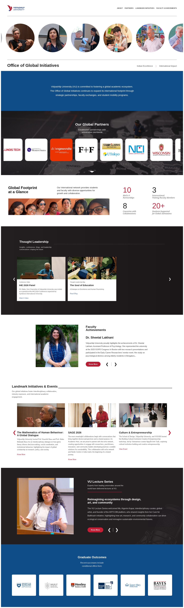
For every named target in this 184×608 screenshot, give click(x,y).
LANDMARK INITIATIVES (144, 8)
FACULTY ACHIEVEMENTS (166, 8)
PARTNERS (129, 8)
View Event (123, 449)
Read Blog (73, 294)
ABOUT (120, 8)
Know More (93, 364)
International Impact (168, 66)
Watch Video (23, 298)
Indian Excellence (145, 66)
